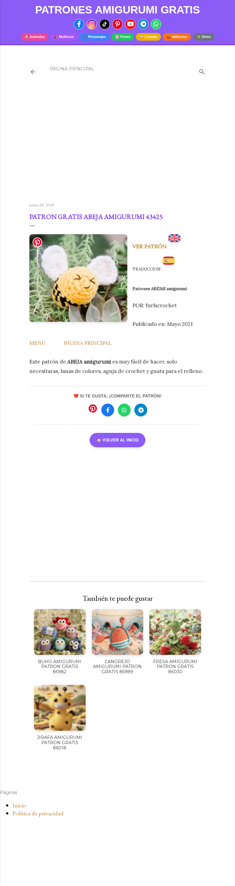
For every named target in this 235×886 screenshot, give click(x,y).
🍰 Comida (148, 37)
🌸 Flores (122, 37)
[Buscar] (202, 70)
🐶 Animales (34, 37)
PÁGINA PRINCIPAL (88, 343)
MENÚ (37, 343)
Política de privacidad (38, 813)
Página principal (72, 69)
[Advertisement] (117, 144)
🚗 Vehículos (176, 37)
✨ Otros (203, 37)
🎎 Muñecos (64, 37)
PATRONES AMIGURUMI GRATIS (117, 10)
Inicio (19, 805)
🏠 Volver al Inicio (117, 440)
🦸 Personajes (94, 37)
